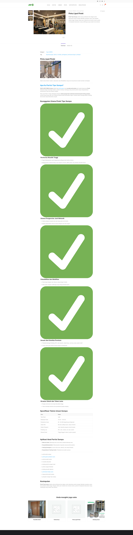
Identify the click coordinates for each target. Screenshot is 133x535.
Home (48, 5)
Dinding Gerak (96, 519)
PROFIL (65, 5)
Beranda (70, 10)
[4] (49, 22)
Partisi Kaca (56, 519)
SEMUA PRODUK (82, 5)
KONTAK (54, 5)
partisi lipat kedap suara (47, 471)
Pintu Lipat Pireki (76, 519)
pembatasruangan (71, 54)
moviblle (59, 54)
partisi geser (61, 88)
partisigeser (64, 54)
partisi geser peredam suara (48, 456)
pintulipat (78, 54)
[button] (102, 511)
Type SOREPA (49, 52)
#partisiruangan (49, 54)
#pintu (55, 54)
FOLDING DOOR (37, 519)
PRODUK (74, 10)
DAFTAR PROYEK (73, 5)
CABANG (60, 5)
